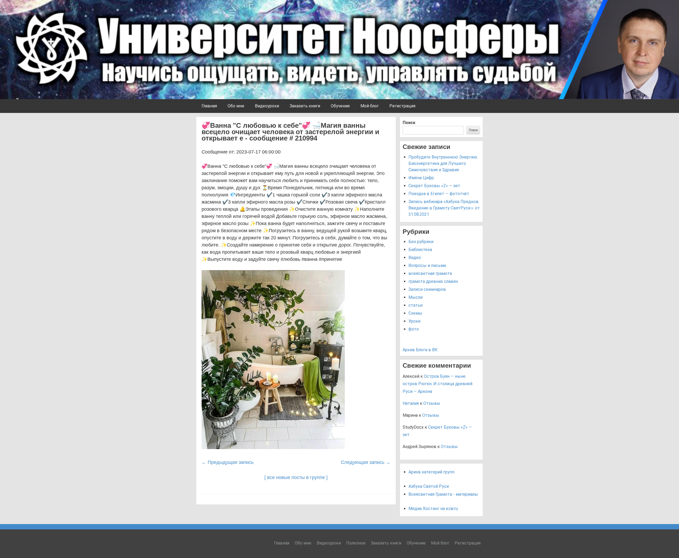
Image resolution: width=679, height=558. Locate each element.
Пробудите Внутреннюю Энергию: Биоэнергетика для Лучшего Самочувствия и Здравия (443, 163)
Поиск (409, 122)
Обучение (340, 105)
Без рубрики (420, 241)
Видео (414, 257)
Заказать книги (305, 105)
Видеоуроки (267, 105)
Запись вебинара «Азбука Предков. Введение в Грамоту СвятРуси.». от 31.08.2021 (444, 208)
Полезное (355, 543)
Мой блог (369, 105)
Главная (209, 105)
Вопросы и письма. (427, 265)
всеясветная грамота (430, 273)
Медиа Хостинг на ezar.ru (433, 508)
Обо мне (236, 105)
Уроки (414, 321)
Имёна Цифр (421, 177)
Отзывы (431, 403)
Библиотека (420, 249)
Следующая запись (365, 462)
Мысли (415, 297)
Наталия (411, 403)
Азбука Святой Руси (428, 486)
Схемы (415, 313)
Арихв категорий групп (431, 471)
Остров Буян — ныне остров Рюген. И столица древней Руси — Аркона (437, 384)
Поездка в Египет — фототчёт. (439, 193)
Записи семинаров (427, 289)
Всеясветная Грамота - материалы (443, 494)
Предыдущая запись (228, 462)
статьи (415, 305)
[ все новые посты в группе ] (296, 477)
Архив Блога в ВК (420, 349)
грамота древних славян (433, 281)
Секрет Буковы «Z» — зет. (434, 185)
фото (413, 329)
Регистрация (402, 105)
